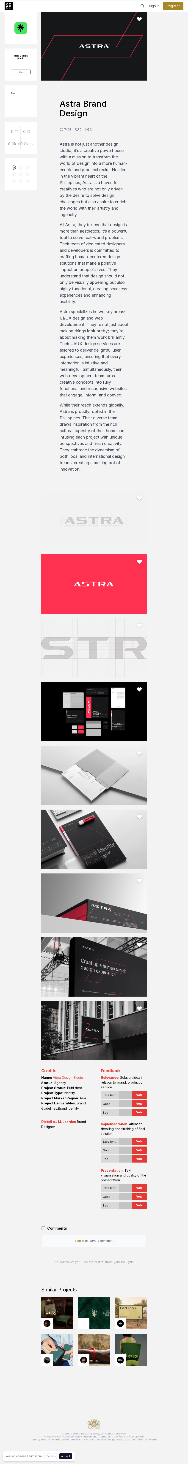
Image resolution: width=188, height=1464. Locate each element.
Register (173, 6)
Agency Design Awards (46, 1439)
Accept (65, 1456)
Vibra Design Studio (68, 1077)
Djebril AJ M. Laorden (58, 1122)
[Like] (139, 19)
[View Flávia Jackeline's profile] (47, 1360)
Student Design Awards (142, 1439)
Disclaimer (137, 1436)
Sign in (154, 6)
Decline (51, 1456)
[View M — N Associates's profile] (83, 1323)
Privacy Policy (52, 1436)
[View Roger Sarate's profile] (83, 1360)
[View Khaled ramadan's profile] (120, 1323)
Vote (139, 1095)
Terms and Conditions (113, 1436)
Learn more (34, 1456)
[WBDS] (14, 167)
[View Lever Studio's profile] (120, 1360)
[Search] (142, 6)
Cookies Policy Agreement (80, 1436)
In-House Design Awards (78, 1439)
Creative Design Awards (110, 1439)
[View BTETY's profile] (47, 1323)
